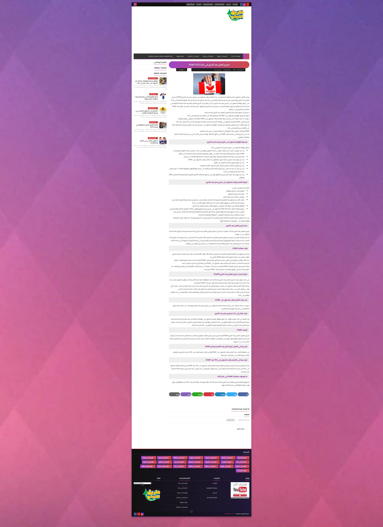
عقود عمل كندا (241, 470)
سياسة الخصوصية (208, 4)
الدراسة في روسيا (148, 457)
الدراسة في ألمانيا (227, 457)
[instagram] (244, 4)
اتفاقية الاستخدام (219, 4)
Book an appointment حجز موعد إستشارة (161, 56)
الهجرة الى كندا (235, 56)
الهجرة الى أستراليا (211, 462)
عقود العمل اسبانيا (163, 466)
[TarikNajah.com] (234, 15)
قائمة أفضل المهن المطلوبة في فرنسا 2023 (147, 125)
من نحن (228, 4)
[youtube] (247, 4)
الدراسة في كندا (241, 462)
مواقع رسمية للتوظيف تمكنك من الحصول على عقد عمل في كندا (146, 81)
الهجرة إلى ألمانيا (164, 462)
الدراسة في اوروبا (195, 457)
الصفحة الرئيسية (227, 70)
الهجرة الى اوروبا (222, 56)
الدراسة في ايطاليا (179, 457)
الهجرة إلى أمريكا (148, 462)
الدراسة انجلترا (242, 457)
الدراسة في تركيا (163, 457)
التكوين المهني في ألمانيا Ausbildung (149, 141)
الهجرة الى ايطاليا (210, 466)
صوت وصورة (180, 56)
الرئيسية (235, 4)
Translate (147, 485)
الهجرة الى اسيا (179, 462)
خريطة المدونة (190, 4)
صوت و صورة (183, 502)
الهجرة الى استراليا (193, 56)
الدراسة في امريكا (211, 457)
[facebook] (241, 4)
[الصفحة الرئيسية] (246, 56)
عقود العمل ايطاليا (147, 466)
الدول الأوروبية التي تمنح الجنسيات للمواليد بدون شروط (146, 97)
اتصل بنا (199, 4)
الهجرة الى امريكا (208, 56)
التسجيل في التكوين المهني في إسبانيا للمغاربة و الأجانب (147, 111)
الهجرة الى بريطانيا (194, 466)
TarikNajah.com (228, 514)
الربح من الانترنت (226, 462)
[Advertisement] (191, 39)
